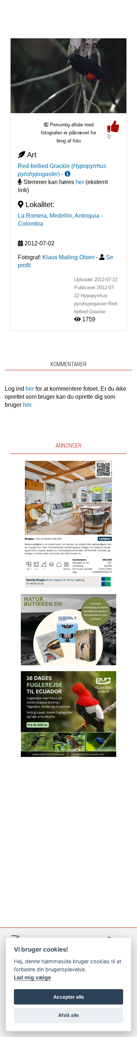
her (80, 182)
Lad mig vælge (32, 977)
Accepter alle (68, 997)
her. (28, 405)
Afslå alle (68, 1015)
